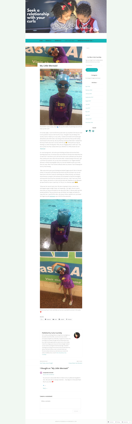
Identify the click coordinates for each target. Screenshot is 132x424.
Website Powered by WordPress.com (66, 421)
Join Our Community (91, 70)
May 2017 (88, 111)
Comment (76, 411)
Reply (44, 388)
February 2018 (89, 90)
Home (41, 40)
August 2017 (88, 101)
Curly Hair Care (69, 40)
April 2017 (88, 115)
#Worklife (58, 40)
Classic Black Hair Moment (75, 362)
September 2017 (89, 97)
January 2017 (89, 118)
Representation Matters (85, 40)
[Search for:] (94, 48)
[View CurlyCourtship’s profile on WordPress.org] (93, 131)
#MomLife (48, 40)
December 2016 (89, 122)
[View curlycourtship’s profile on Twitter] (87, 131)
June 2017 (88, 108)
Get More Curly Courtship (94, 57)
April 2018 (88, 86)
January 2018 (89, 93)
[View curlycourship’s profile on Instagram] (90, 131)
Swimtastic (52, 196)
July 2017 (88, 104)
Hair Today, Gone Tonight (46, 362)
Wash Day (42, 148)
